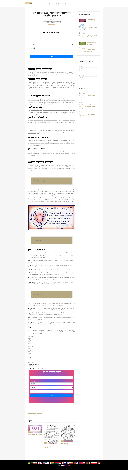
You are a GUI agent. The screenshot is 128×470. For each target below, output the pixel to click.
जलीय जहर (51, 3)
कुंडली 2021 (51, 19)
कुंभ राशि (57, 3)
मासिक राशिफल (82, 79)
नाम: (30, 35)
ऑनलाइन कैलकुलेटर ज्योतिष (52, 22)
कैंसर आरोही (81, 75)
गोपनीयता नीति (71, 468)
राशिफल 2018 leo (37, 240)
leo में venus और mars (83, 70)
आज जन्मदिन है (64, 3)
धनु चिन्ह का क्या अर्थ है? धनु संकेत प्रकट (35, 412)
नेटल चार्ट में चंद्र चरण (64, 443)
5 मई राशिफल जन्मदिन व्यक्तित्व (92, 27)
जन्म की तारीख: (32, 41)
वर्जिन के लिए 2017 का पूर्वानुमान (40, 181)
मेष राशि (80, 66)
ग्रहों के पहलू (81, 77)
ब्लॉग (46, 443)
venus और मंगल (82, 73)
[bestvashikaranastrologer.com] (28, 3)
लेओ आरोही (81, 68)
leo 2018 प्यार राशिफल (38, 294)
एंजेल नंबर (30, 431)
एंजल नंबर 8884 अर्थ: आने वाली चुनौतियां (35, 434)
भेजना (51, 57)
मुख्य (45, 3)
